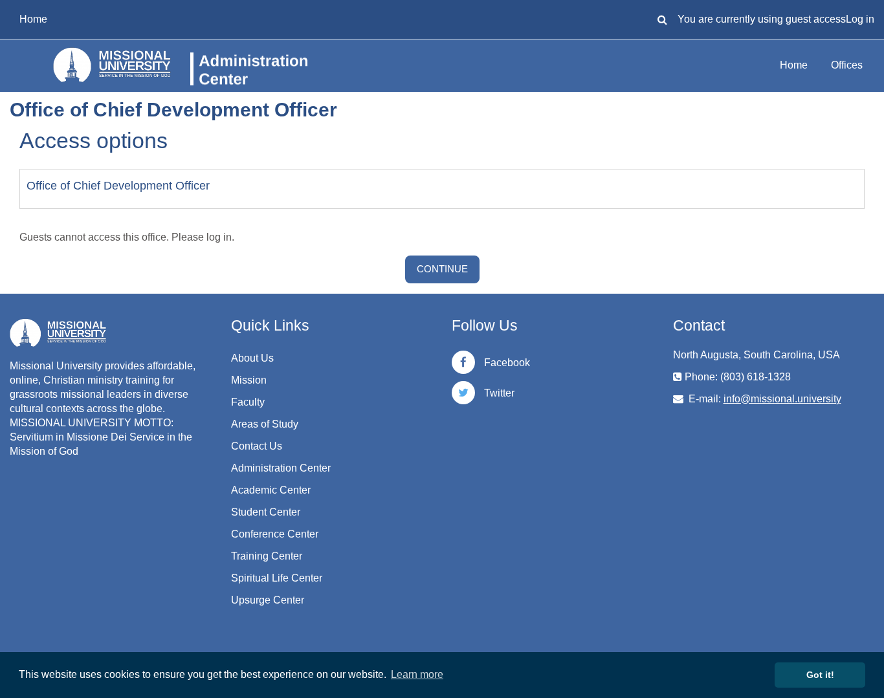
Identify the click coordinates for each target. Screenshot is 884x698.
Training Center (266, 556)
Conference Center (274, 534)
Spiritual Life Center (276, 578)
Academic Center (271, 490)
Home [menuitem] (33, 19)
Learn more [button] (417, 674)
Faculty (248, 402)
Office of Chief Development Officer (118, 185)
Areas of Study (264, 424)
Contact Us (256, 446)
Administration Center (281, 468)
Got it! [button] (820, 675)
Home (794, 65)
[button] (662, 19)
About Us (252, 358)
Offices (847, 65)
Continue (442, 268)
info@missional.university (782, 398)
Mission (249, 380)
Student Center (265, 512)
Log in (860, 19)
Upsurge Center (267, 599)
